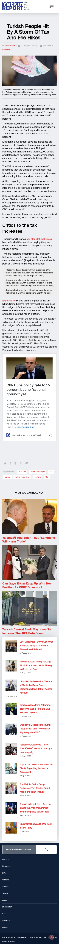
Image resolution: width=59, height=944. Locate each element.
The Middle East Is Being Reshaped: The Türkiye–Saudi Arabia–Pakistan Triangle (35, 788)
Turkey (7, 477)
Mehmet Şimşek (38, 471)
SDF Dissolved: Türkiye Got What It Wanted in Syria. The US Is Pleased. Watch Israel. (36, 645)
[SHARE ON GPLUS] (15, 463)
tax (51, 471)
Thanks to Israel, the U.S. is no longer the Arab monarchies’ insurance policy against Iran (35, 808)
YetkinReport (10, 46)
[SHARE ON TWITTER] (4, 463)
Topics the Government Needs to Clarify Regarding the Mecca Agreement (36, 768)
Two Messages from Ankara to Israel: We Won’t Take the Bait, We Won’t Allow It (35, 709)
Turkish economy (22, 477)
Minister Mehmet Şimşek (40, 239)
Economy (6, 49)
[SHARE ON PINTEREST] (21, 463)
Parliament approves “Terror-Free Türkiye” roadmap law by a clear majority (36, 748)
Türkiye (37, 477)
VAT (47, 477)
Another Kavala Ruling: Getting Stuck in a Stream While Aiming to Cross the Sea (36, 665)
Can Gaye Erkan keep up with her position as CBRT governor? (26, 585)
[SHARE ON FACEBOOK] (10, 463)
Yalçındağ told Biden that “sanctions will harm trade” (28, 540)
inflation (22, 471)
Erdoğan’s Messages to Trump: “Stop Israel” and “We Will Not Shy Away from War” (35, 728)
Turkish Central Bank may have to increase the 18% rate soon (26, 631)
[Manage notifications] (51, 937)
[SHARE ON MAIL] (26, 463)
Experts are (8, 300)
